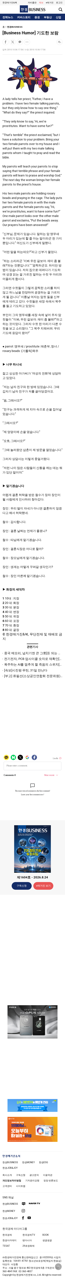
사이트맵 (20, 1186)
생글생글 (47, 1240)
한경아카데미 (9, 1240)
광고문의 (34, 1175)
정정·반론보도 (51, 1180)
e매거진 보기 (43, 885)
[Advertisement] (33, 950)
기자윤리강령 (32, 1180)
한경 (10, 1162)
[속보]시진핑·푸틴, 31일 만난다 (25, 670)
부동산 (48, 17)
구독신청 (22, 885)
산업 (58, 17)
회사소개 (7, 1175)
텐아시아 (27, 1240)
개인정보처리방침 (11, 1180)
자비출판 (32, 2)
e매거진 (50, 2)
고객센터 (7, 1186)
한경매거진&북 (9, 2)
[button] (59, 2)
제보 (41, 2)
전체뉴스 (7, 17)
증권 (37, 17)
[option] (32, 1022)
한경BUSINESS (14, 27)
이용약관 (47, 1175)
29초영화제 (28, 1246)
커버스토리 (23, 17)
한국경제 (7, 1235)
